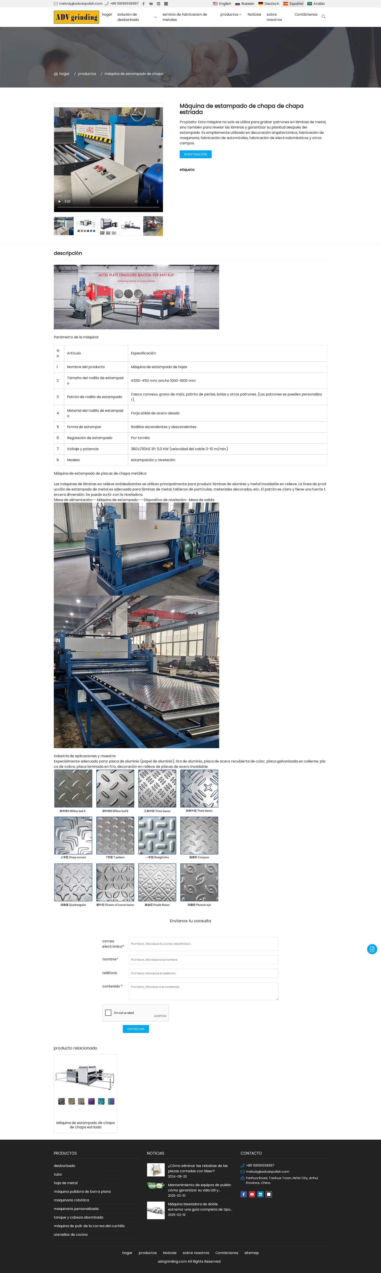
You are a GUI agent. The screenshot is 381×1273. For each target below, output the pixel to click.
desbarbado (64, 1165)
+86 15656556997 (124, 3)
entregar (135, 1029)
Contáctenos (306, 14)
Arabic (319, 3)
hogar (107, 14)
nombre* (110, 959)
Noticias (254, 14)
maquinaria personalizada (76, 1208)
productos (229, 14)
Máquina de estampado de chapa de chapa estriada (85, 1125)
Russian (247, 3)
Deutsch (272, 3)
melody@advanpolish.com (81, 3)
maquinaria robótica (71, 1200)
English (225, 3)
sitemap (252, 1252)
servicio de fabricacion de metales (184, 17)
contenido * (112, 986)
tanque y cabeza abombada (78, 1217)
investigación (195, 154)
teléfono (109, 972)
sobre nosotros (274, 17)
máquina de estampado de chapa (134, 73)
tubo (58, 1174)
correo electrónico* (113, 944)
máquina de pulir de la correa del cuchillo (89, 1225)
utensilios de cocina (71, 1234)
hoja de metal (66, 1182)
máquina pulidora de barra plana (82, 1191)
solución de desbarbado (128, 17)
